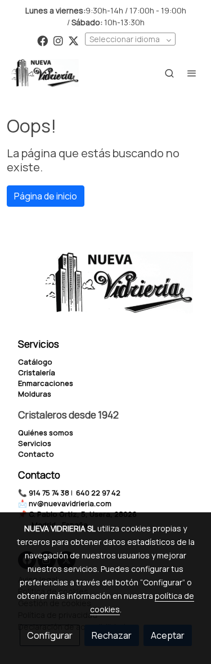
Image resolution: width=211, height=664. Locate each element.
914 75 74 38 (49, 493)
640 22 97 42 (98, 493)
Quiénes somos (45, 432)
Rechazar (112, 635)
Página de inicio (45, 196)
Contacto (36, 454)
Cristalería (36, 372)
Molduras (34, 394)
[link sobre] (105, 289)
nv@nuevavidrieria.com (70, 503)
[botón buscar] (169, 73)
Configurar (50, 635)
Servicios (34, 443)
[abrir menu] (192, 73)
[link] (45, 73)
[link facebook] (42, 40)
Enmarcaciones (45, 383)
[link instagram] (58, 40)
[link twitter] (73, 40)
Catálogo (35, 362)
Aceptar (168, 635)
